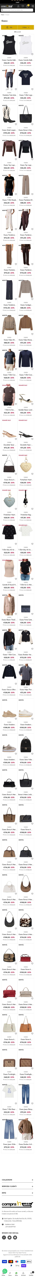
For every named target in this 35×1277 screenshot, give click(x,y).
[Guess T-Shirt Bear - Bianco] (9, 1094)
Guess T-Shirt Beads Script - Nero (9, 200)
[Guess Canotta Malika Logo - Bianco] (9, 45)
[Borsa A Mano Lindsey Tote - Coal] (26, 779)
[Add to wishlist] (15, 54)
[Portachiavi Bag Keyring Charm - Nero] (26, 499)
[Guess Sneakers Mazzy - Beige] (9, 709)
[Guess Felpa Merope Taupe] (26, 325)
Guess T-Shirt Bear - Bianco (9, 1109)
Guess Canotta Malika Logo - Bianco (9, 60)
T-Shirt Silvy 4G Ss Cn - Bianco (25, 550)
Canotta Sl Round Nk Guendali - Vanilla (9, 585)
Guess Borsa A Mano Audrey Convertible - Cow (26, 934)
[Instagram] (9, 1237)
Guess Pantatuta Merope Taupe (9, 270)
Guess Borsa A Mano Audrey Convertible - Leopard (9, 969)
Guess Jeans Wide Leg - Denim (9, 1144)
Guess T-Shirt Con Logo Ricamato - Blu (9, 375)
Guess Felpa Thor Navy (26, 690)
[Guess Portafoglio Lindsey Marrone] (26, 1059)
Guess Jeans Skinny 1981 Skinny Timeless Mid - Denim (26, 1109)
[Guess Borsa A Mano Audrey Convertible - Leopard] (9, 954)
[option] (17, 1)
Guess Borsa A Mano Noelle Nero (26, 130)
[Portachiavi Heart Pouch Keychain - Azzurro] (9, 499)
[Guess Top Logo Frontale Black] (26, 150)
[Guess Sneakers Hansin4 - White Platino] (26, 709)
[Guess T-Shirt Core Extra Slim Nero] (9, 639)
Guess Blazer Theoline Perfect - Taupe (9, 620)
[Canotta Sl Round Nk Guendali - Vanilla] (9, 569)
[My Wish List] (23, 6)
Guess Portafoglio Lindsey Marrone (26, 1074)
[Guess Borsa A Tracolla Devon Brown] (9, 465)
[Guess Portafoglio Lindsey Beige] (9, 1059)
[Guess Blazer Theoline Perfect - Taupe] (9, 604)
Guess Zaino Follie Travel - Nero (26, 759)
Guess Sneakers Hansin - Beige (9, 759)
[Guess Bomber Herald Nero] (26, 639)
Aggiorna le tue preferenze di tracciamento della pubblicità (17, 1256)
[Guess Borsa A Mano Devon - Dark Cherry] (9, 989)
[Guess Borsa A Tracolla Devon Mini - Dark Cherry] (26, 954)
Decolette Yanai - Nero (25, 445)
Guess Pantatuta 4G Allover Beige (25, 200)
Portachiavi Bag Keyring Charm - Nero (25, 515)
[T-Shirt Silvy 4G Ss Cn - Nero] (9, 534)
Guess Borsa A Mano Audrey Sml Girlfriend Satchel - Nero (9, 794)
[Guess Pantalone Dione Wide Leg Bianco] (9, 220)
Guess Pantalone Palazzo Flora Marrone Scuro (25, 270)
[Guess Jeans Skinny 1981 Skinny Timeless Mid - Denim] (26, 1094)
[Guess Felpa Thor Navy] (26, 674)
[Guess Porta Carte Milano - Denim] (26, 604)
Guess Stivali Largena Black (9, 130)
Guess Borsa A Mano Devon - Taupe (26, 1004)
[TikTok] (15, 1237)
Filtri (11, 27)
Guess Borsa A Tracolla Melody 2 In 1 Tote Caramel (25, 1039)
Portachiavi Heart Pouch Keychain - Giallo (26, 480)
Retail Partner (22, 1253)
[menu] (33, 6)
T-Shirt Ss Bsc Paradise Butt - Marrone (9, 410)
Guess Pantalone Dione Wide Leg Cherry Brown (25, 235)
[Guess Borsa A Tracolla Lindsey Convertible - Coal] (26, 814)
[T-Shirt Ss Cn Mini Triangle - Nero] (26, 569)
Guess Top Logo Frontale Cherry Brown (9, 165)
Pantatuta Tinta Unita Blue (9, 95)
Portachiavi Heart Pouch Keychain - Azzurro (9, 515)
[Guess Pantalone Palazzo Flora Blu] (9, 290)
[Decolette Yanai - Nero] (26, 430)
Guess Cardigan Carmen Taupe (25, 305)
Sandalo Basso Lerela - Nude (26, 410)
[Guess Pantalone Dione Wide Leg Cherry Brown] (26, 220)
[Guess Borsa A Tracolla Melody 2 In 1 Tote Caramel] (26, 1024)
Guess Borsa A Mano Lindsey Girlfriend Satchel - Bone (9, 899)
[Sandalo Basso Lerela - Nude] (26, 395)
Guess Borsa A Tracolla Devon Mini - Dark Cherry (26, 969)
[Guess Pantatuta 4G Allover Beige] (26, 185)
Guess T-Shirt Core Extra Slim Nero (9, 655)
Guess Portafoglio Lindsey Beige (9, 1074)
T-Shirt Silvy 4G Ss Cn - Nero (9, 550)
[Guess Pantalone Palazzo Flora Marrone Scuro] (26, 255)
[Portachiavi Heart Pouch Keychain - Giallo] (26, 465)
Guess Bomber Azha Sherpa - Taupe (26, 1144)
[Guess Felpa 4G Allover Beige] (9, 325)
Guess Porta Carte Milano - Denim (26, 620)
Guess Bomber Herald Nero (25, 655)
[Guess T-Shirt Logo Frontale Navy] (26, 80)
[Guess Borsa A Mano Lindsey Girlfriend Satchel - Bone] (9, 884)
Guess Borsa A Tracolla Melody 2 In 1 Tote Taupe (9, 1039)
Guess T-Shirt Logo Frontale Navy (25, 95)
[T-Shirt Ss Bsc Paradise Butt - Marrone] (9, 395)
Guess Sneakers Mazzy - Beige (9, 725)
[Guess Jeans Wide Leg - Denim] (9, 1129)
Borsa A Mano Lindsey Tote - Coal (25, 794)
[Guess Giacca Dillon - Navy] (9, 674)
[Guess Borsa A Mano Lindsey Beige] (9, 814)
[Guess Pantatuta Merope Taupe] (9, 255)
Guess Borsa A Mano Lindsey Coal (26, 864)
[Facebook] (4, 1237)
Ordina (24, 27)
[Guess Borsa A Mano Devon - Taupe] (26, 989)
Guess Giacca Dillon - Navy (9, 690)
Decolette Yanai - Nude (9, 445)
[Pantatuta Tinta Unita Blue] (9, 80)
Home (2, 15)
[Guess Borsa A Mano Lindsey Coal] (26, 849)
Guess (7, 15)
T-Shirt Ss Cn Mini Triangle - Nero (26, 585)
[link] (10, 1274)
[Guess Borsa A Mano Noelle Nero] (26, 115)
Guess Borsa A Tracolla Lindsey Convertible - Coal (26, 829)
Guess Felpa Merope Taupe (26, 340)
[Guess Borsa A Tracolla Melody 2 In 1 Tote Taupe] (9, 1024)
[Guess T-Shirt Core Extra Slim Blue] (26, 360)
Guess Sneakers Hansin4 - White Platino (25, 725)
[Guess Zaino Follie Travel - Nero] (26, 744)
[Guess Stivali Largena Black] (9, 115)
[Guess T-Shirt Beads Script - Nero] (9, 185)
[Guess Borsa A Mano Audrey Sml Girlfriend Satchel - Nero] (9, 779)
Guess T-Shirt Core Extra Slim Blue (25, 375)
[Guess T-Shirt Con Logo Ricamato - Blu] (9, 360)
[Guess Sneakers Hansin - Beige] (9, 744)
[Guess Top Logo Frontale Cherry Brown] (9, 150)
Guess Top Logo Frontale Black (25, 165)
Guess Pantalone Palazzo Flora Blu (9, 305)
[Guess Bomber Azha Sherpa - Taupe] (26, 1129)
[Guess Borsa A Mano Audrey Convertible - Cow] (26, 919)
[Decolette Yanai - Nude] (9, 430)
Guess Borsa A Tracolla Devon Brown (9, 480)
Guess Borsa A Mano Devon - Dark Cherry (9, 1004)
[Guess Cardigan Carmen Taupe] (26, 290)
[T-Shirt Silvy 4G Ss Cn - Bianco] (26, 534)
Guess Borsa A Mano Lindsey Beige (9, 829)
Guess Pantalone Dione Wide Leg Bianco (9, 235)
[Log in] (18, 6)
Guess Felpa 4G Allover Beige (9, 340)
